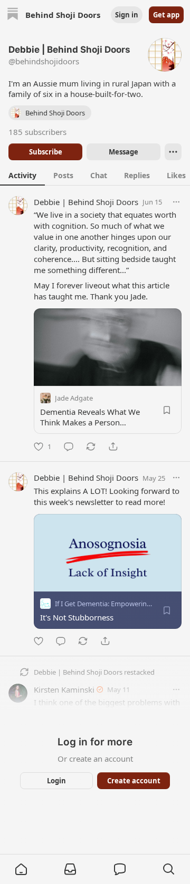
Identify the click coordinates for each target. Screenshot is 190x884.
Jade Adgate (74, 398)
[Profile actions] (173, 151)
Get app (166, 15)
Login (56, 780)
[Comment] (69, 446)
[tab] (22, 175)
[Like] (39, 641)
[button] (21, 869)
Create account (133, 780)
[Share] (113, 446)
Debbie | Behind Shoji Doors (86, 202)
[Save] (166, 410)
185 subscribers (37, 132)
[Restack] (91, 446)
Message (123, 152)
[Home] (12, 15)
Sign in (126, 15)
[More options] (176, 201)
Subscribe (45, 152)
